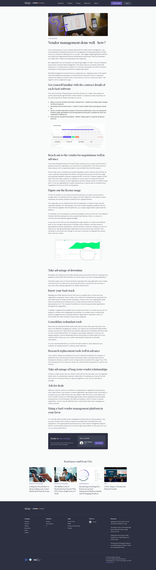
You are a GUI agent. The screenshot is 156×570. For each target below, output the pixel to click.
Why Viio (27, 521)
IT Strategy (51, 38)
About (96, 3)
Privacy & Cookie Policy (74, 526)
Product (69, 3)
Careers (27, 532)
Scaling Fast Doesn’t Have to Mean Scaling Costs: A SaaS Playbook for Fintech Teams (120, 537)
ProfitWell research (54, 394)
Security (70, 528)
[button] (61, 3)
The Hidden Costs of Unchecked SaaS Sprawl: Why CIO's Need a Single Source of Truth (121, 529)
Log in (127, 3)
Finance (48, 521)
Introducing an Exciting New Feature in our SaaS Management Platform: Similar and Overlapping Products (121, 545)
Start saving (116, 3)
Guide (55, 38)
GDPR (69, 523)
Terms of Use (71, 521)
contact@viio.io (110, 562)
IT (46, 526)
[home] (28, 3)
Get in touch (99, 443)
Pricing (78, 3)
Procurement (49, 523)
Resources (87, 3)
